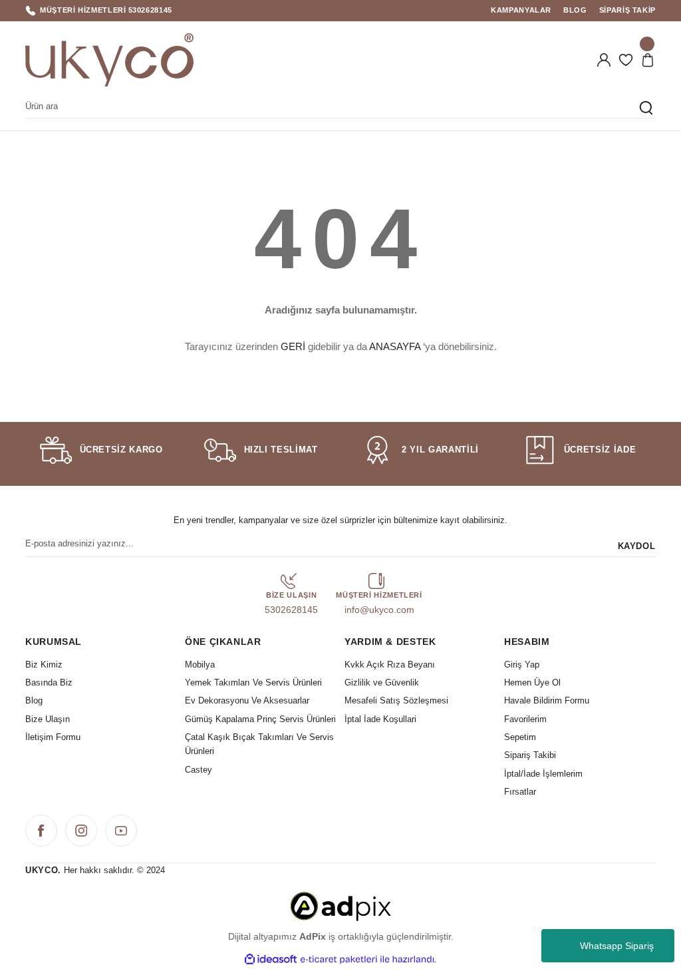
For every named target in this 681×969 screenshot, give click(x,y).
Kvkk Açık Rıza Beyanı (389, 665)
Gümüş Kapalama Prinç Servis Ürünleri (260, 719)
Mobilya (200, 665)
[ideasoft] (270, 960)
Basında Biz (48, 682)
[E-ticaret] (339, 959)
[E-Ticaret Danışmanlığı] (340, 906)
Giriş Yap (521, 665)
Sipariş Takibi (530, 755)
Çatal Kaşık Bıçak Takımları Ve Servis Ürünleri (259, 744)
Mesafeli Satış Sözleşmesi (396, 700)
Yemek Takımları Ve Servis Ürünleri (253, 682)
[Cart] (648, 60)
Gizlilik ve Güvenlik (381, 682)
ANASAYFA (394, 346)
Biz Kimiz (44, 665)
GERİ (293, 346)
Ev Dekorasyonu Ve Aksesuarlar (247, 700)
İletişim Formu (52, 737)
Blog (34, 700)
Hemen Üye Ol (532, 682)
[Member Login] (604, 60)
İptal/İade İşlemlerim (543, 774)
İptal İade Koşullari (380, 719)
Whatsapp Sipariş (617, 945)
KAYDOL (637, 546)
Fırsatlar (520, 792)
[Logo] (109, 60)
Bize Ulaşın (47, 719)
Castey (198, 770)
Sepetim (520, 737)
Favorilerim (525, 719)
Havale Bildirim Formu (546, 700)
